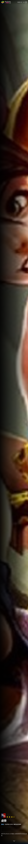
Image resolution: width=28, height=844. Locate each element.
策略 (2, 824)
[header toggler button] (26, 2)
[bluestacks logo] (6, 2)
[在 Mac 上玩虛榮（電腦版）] (14, 829)
